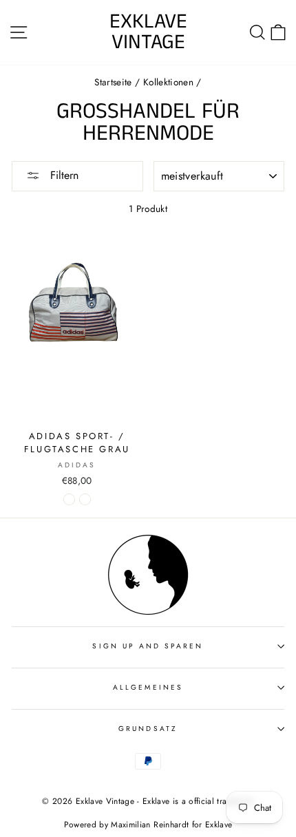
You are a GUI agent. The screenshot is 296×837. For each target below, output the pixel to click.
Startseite (112, 82)
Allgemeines (148, 687)
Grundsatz (148, 728)
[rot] (85, 499)
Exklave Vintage (148, 32)
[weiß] (69, 499)
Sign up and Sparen (147, 646)
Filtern (62, 175)
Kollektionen (168, 82)
